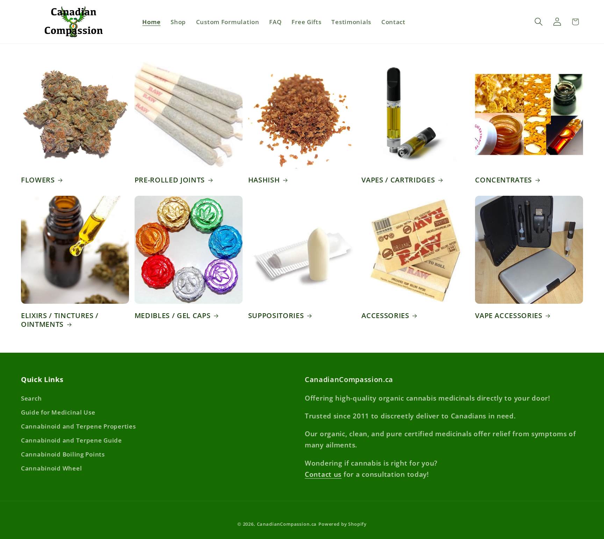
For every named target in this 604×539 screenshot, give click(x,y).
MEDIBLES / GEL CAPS (173, 315)
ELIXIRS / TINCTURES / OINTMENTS (60, 320)
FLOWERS (38, 180)
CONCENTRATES (503, 180)
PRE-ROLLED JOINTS (170, 180)
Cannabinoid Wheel (51, 468)
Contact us (323, 474)
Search (31, 398)
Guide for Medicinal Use (58, 412)
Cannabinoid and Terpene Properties (78, 426)
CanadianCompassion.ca (287, 524)
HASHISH (264, 180)
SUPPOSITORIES (276, 315)
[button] (538, 22)
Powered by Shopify (342, 524)
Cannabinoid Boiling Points (63, 454)
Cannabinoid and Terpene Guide (71, 440)
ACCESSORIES (385, 315)
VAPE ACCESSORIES (508, 315)
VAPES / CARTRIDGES (398, 180)
